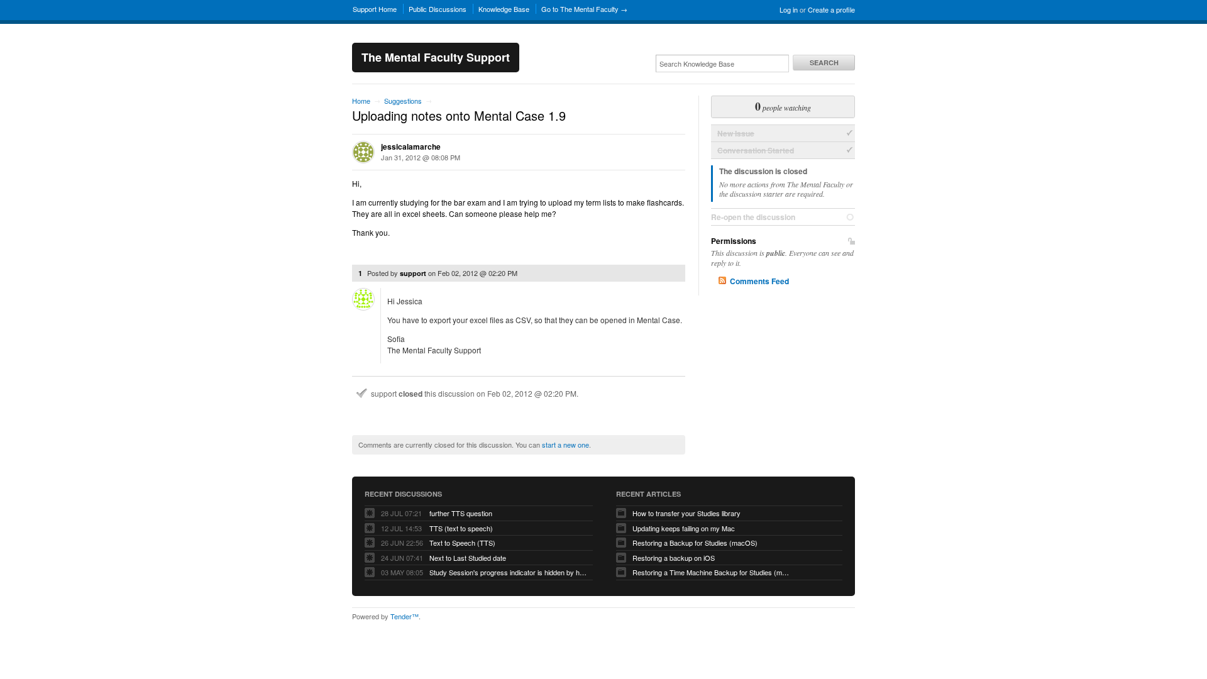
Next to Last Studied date (467, 558)
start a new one (565, 444)
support (413, 273)
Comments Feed (759, 281)
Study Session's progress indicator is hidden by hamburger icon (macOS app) (508, 572)
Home (361, 101)
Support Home (375, 9)
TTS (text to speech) (461, 528)
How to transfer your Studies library (686, 513)
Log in (789, 9)
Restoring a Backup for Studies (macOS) (695, 543)
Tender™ (404, 616)
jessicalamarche (411, 146)
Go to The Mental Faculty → (584, 9)
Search (824, 62)
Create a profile (831, 9)
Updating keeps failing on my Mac (683, 528)
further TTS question (460, 513)
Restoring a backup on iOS (673, 558)
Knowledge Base (503, 9)
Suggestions (403, 101)
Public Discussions (437, 9)
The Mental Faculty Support (435, 57)
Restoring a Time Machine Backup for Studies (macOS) (711, 572)
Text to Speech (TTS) (462, 543)
